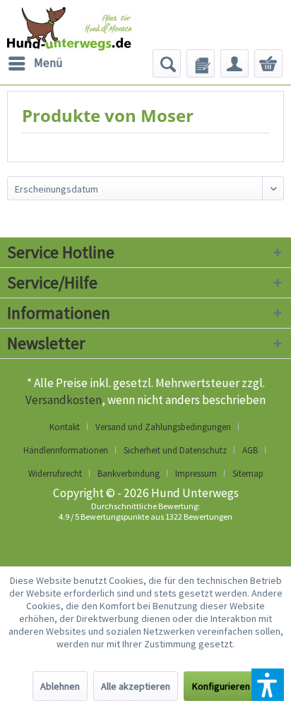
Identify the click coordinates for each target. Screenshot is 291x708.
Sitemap (247, 474)
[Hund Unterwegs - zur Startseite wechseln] (88, 35)
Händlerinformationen (65, 450)
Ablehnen (60, 686)
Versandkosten (63, 400)
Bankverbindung (128, 474)
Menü (48, 63)
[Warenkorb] (268, 63)
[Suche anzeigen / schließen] (167, 63)
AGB (250, 450)
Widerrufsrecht (55, 474)
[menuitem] (35, 63)
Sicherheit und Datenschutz (175, 450)
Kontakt (64, 427)
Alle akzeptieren (135, 686)
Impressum (196, 474)
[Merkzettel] (200, 63)
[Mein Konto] (234, 63)
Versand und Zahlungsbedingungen (163, 427)
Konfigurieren (221, 686)
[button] (267, 685)
